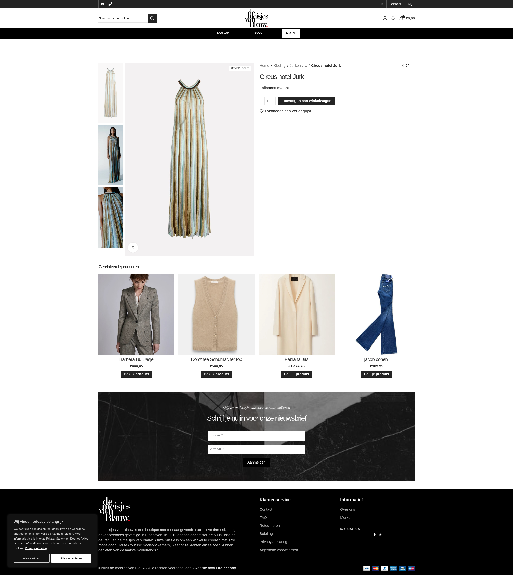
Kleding (280, 66)
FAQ (263, 518)
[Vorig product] (402, 65)
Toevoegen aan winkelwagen (306, 101)
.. (306, 66)
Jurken (295, 66)
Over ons (347, 509)
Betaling (266, 534)
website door (215, 568)
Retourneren (270, 526)
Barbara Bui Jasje (136, 359)
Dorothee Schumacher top (216, 359)
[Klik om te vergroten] (133, 248)
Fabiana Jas (296, 359)
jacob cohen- (376, 359)
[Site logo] (256, 18)
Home (264, 66)
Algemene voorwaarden (279, 550)
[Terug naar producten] (407, 65)
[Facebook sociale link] (377, 4)
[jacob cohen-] (377, 314)
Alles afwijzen (31, 558)
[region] (52, 541)
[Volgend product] (412, 65)
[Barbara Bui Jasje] (136, 314)
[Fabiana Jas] (297, 314)
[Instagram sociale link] (382, 4)
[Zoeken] (152, 18)
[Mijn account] (385, 18)
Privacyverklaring (36, 548)
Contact (266, 509)
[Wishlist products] (393, 18)
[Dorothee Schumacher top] (216, 314)
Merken (346, 518)
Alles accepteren (71, 558)
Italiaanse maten (274, 88)
